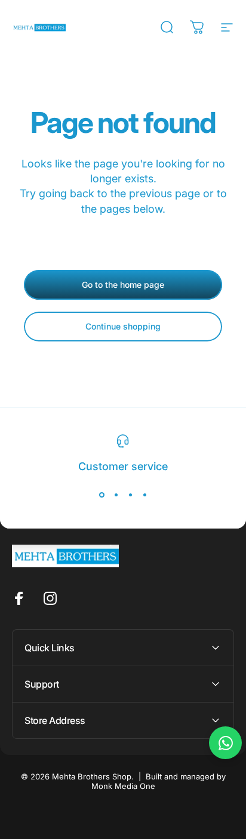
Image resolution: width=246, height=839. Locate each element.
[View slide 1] (101, 494)
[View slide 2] (116, 494)
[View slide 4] (144, 494)
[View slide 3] (130, 494)
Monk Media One (123, 786)
